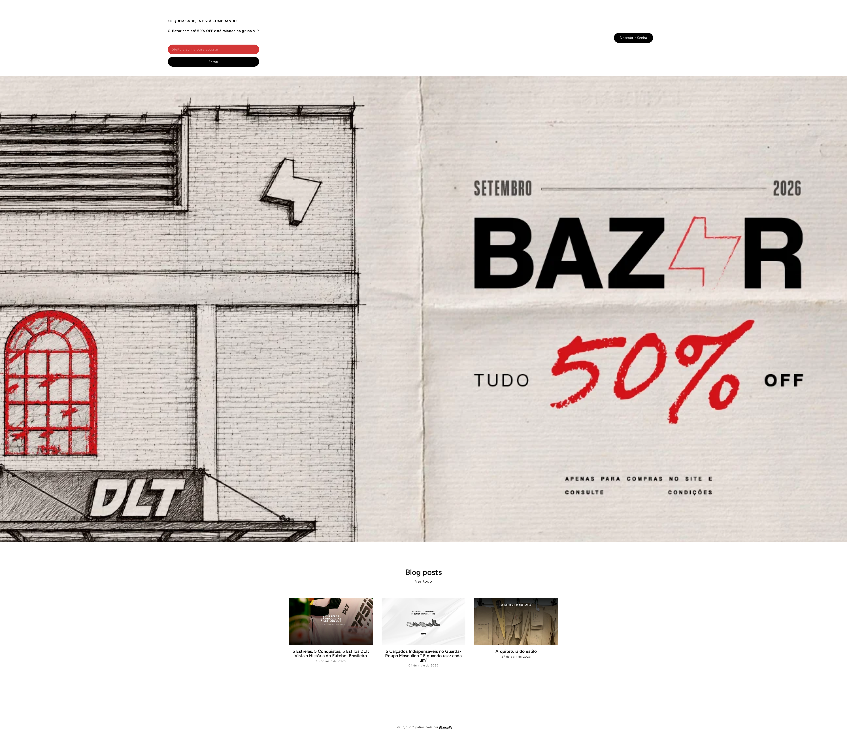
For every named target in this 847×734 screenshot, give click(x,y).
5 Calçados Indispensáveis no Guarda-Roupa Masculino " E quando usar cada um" (423, 656)
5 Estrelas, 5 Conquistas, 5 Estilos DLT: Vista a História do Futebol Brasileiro (330, 653)
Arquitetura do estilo (516, 651)
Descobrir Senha (633, 38)
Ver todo (423, 581)
